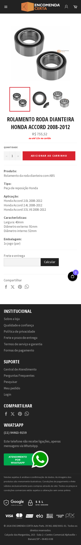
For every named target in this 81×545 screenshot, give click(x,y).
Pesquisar (10, 382)
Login (7, 394)
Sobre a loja (12, 319)
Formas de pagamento (19, 350)
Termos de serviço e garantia (23, 344)
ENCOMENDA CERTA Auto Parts (28, 525)
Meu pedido (12, 388)
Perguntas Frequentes (19, 376)
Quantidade (11, 147)
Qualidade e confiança (19, 325)
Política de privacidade (19, 331)
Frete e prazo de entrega (20, 338)
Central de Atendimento (20, 369)
